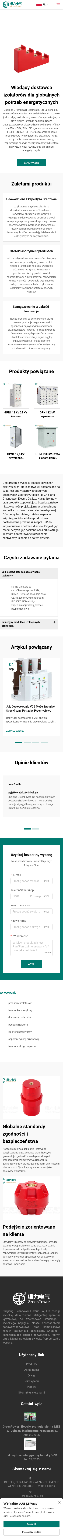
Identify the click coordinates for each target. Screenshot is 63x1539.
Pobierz (31, 1386)
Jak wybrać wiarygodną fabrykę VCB (31, 1455)
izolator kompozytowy (20, 1010)
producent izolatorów (20, 1003)
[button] (18, 742)
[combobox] (19, 896)
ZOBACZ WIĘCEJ (15, 730)
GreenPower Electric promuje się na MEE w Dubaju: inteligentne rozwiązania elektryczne (31, 1429)
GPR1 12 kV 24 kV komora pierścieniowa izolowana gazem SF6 (15, 415)
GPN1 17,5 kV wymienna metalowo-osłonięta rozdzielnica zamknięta (15, 456)
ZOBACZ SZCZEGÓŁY (15, 395)
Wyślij (31, 964)
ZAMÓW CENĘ (31, 162)
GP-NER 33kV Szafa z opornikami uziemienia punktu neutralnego (47, 456)
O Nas (31, 1375)
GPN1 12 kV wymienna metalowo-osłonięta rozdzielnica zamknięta (47, 415)
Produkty (31, 1364)
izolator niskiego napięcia (22, 1046)
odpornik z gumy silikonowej (23, 1039)
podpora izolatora (18, 1024)
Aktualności (31, 1369)
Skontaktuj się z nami (31, 1392)
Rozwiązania (32, 1381)
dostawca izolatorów (19, 1017)
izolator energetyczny (20, 1031)
